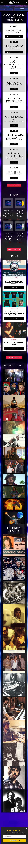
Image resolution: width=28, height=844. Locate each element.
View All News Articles (14, 357)
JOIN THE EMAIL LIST (14, 840)
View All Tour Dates (14, 185)
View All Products (14, 249)
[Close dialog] (26, 828)
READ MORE (14, 287)
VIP (19, 36)
